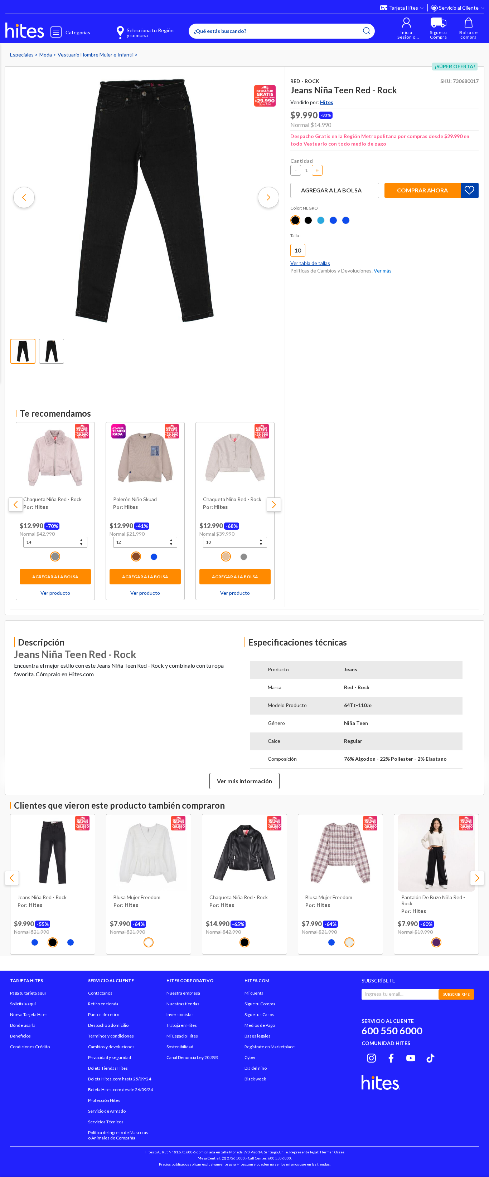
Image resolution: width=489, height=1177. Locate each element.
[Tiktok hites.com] (430, 1057)
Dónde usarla (22, 1025)
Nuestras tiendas (182, 1003)
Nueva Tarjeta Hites (29, 1014)
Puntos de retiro (103, 1014)
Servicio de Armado (107, 1111)
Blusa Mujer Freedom (136, 897)
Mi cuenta (254, 993)
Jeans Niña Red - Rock (42, 897)
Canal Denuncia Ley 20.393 (192, 1057)
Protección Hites (104, 1100)
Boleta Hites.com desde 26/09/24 (120, 1089)
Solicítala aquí (23, 1003)
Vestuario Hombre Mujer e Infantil (96, 55)
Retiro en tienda (103, 1003)
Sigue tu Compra (260, 1003)
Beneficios (20, 1036)
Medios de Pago (260, 1025)
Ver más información (244, 781)
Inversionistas (180, 1014)
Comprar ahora (422, 190)
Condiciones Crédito (30, 1046)
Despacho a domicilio (108, 1025)
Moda (46, 55)
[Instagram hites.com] (371, 1057)
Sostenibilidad (179, 1046)
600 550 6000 (392, 1030)
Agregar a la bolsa (55, 576)
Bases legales (258, 1036)
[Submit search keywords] (366, 30)
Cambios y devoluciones (111, 1046)
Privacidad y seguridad (109, 1057)
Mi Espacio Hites (182, 1036)
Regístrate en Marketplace (270, 1046)
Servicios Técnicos (106, 1121)
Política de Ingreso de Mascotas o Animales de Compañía (118, 1135)
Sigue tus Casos (259, 1014)
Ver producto (55, 593)
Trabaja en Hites (181, 1025)
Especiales (22, 55)
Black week (255, 1079)
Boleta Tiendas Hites (108, 1068)
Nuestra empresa (183, 993)
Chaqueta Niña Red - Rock (52, 499)
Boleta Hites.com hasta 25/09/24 (119, 1079)
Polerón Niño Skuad (135, 499)
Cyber (250, 1057)
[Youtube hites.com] (410, 1057)
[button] (406, 28)
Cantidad (301, 161)
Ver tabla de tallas (310, 263)
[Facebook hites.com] (391, 1057)
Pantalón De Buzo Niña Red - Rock (433, 900)
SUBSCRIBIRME (456, 994)
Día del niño (256, 1068)
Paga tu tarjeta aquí (28, 993)
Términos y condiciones (111, 1036)
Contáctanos (100, 993)
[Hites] (24, 30)
